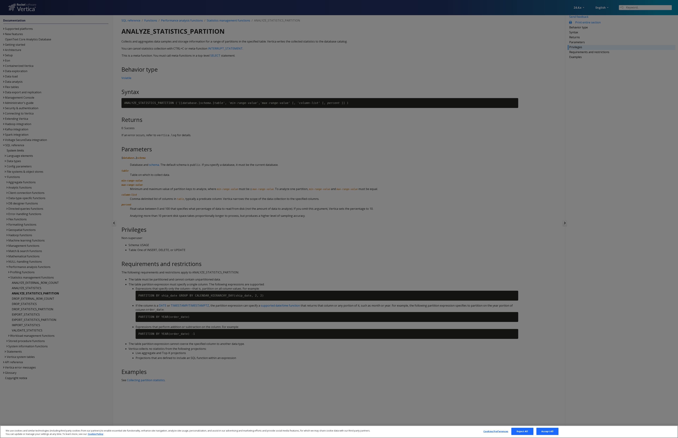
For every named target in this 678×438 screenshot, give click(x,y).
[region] (339, 431)
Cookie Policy (95, 434)
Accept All (547, 431)
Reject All (522, 431)
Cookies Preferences (495, 431)
